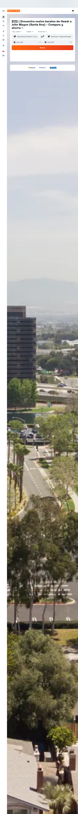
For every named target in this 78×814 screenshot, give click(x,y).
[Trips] (3, 46)
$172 (15, 21)
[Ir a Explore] (3, 31)
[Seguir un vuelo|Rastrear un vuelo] (3, 36)
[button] (3, 11)
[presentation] (22, 28)
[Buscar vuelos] (3, 17)
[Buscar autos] (3, 26)
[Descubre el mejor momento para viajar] (3, 40)
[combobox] (42, 32)
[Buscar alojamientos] (3, 21)
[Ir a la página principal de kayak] (13, 11)
